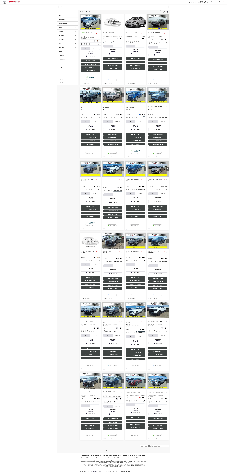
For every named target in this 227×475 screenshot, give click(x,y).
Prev (146, 446)
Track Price (91, 56)
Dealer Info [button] (58, 2)
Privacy (101, 471)
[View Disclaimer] (92, 44)
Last (159, 446)
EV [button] (40, 2)
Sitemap (98, 471)
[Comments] (99, 44)
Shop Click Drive (90, 70)
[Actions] (99, 33)
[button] (100, 22)
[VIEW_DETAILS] (113, 22)
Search (163, 6)
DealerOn (94, 471)
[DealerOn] (83, 471)
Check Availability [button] (90, 64)
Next (155, 446)
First (142, 446)
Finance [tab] (95, 48)
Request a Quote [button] (90, 61)
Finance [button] (53, 2)
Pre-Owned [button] (36, 2)
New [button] (32, 2)
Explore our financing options (124, 465)
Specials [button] (44, 2)
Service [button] (48, 2)
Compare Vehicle (86, 83)
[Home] (29, 2)
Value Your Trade (90, 67)
